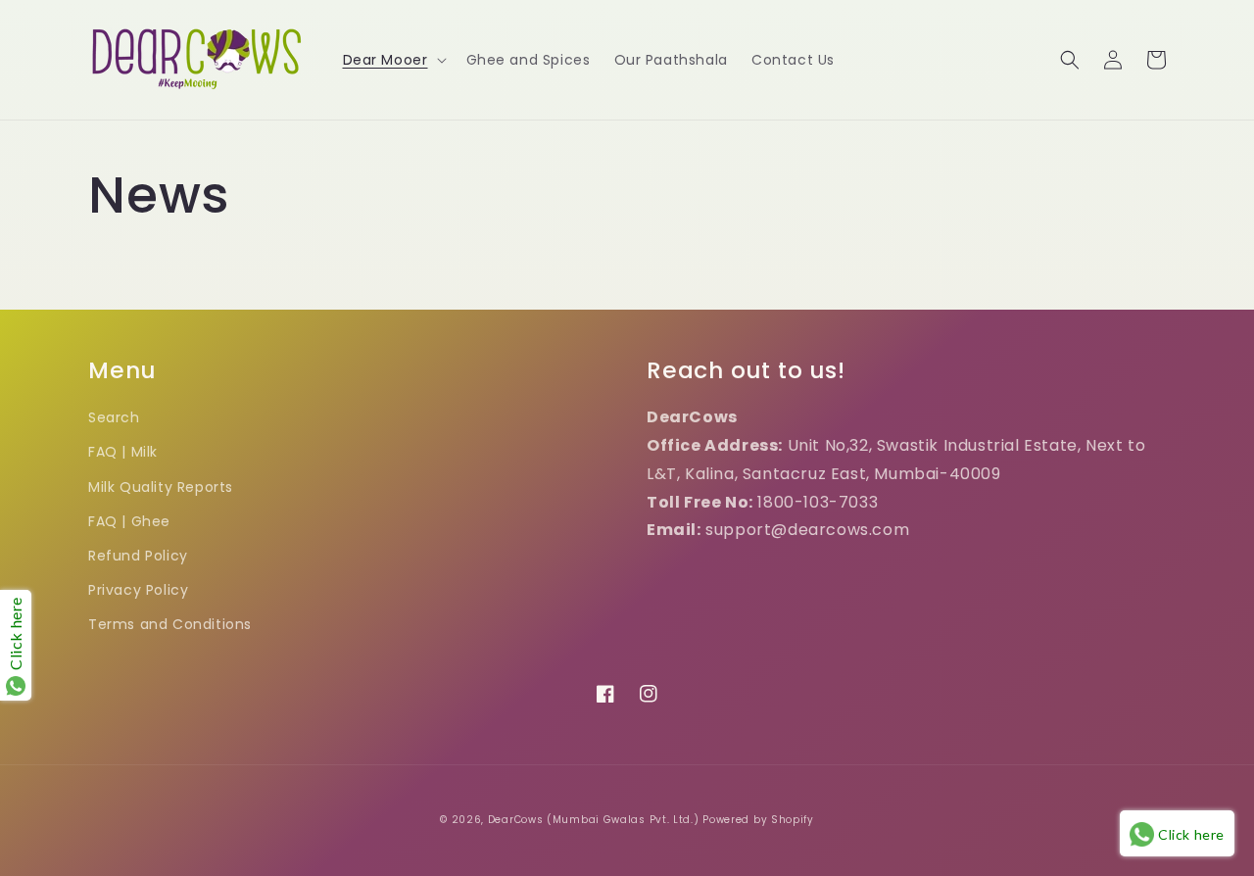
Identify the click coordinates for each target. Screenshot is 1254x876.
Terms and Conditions (170, 624)
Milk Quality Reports (160, 487)
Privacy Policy (138, 590)
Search (114, 417)
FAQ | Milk (123, 452)
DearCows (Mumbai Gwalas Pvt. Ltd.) (593, 819)
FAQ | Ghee (129, 521)
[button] (393, 59)
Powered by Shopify (758, 819)
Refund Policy (138, 555)
